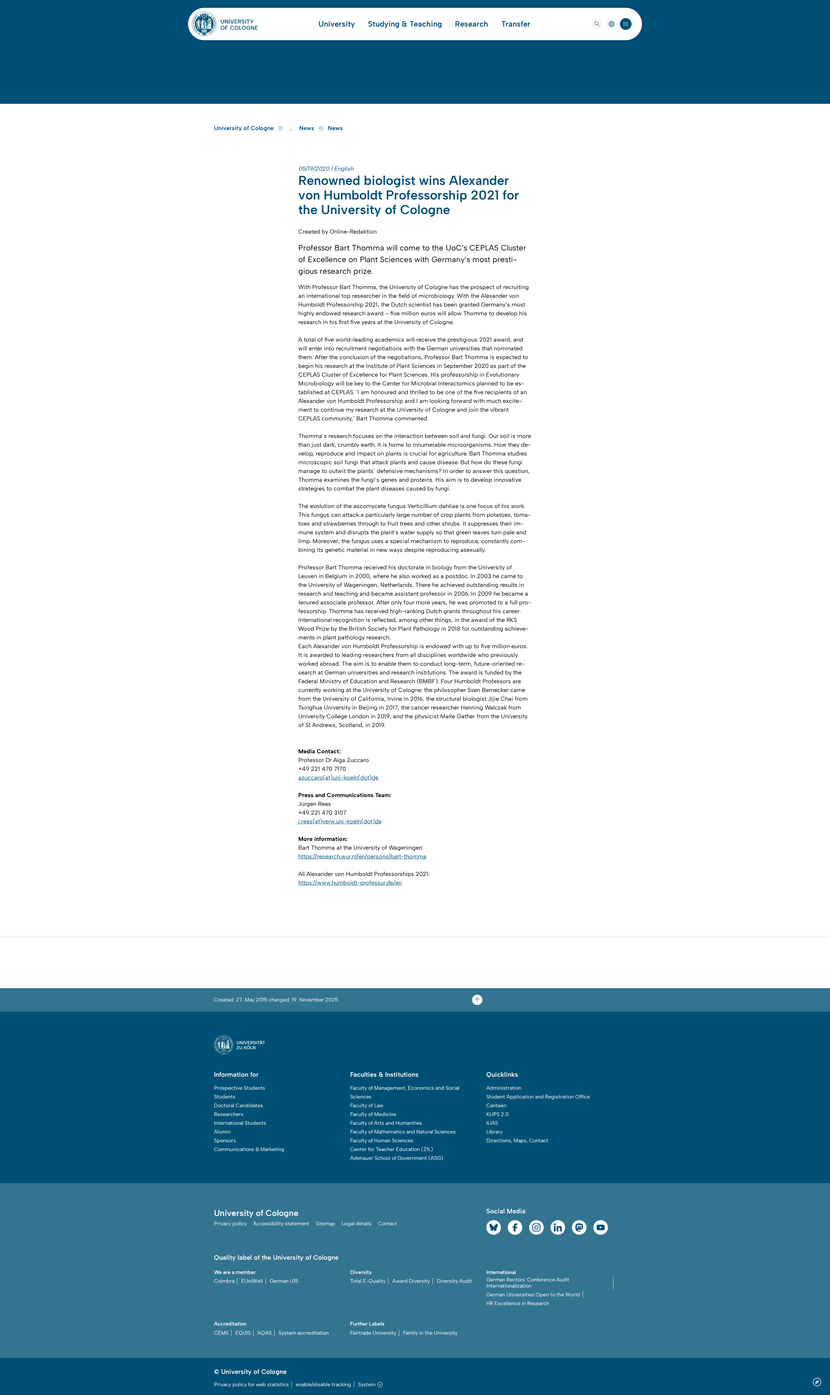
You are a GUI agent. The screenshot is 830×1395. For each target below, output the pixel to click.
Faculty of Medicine (373, 1114)
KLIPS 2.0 (497, 1114)
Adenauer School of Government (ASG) (396, 1158)
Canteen (496, 1105)
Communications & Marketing (249, 1149)
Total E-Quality (367, 1281)
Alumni (222, 1132)
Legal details (357, 1223)
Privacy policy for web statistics (251, 1384)
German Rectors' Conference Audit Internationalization (527, 1283)
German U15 (284, 1281)
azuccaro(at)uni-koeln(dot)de (338, 777)
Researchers (228, 1114)
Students (224, 1097)
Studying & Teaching (405, 24)
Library (494, 1132)
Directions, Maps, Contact (517, 1140)
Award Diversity (411, 1281)
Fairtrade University (373, 1333)
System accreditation (304, 1333)
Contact (387, 1223)
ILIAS (492, 1123)
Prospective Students (239, 1088)
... (292, 128)
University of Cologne (244, 128)
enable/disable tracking (323, 1384)
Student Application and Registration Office (538, 1097)
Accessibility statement (281, 1223)
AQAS (264, 1333)
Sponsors (225, 1140)
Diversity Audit (454, 1281)
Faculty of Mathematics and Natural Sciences (403, 1132)
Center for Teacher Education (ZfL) (391, 1149)
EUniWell (252, 1281)
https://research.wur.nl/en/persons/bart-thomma (362, 856)
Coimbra (224, 1281)
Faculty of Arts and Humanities (386, 1123)
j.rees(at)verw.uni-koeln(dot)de (340, 821)
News (307, 128)
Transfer (515, 24)
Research (471, 24)
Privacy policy (230, 1223)
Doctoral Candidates (238, 1105)
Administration (503, 1088)
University (336, 24)
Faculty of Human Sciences (381, 1140)
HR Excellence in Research (517, 1303)
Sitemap (325, 1223)
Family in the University (430, 1333)
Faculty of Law (366, 1105)
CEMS (221, 1333)
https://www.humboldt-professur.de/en (350, 882)
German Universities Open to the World (533, 1295)
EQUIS (243, 1333)
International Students (240, 1123)
